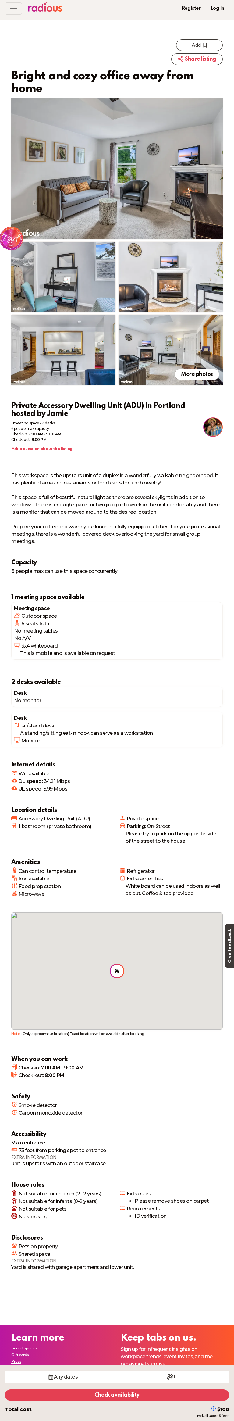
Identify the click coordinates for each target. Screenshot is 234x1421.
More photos (197, 374)
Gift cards (20, 1355)
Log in (217, 8)
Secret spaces (24, 1348)
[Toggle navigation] (13, 8)
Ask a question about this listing (42, 449)
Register (191, 8)
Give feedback (229, 946)
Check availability (116, 1395)
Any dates (66, 1377)
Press (16, 1362)
